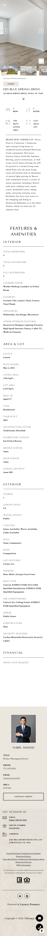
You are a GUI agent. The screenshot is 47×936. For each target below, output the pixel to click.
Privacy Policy (34, 918)
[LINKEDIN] (20, 896)
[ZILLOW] (27, 896)
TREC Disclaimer (23, 865)
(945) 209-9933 (14, 828)
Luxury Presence (30, 904)
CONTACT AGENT (24, 796)
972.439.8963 (9, 768)
